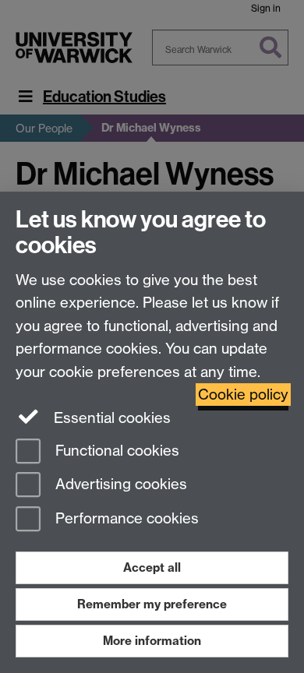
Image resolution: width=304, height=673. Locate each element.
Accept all (152, 567)
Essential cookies (110, 418)
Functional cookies (115, 451)
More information (152, 640)
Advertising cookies (119, 485)
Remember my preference (152, 604)
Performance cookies (125, 519)
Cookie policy (243, 394)
